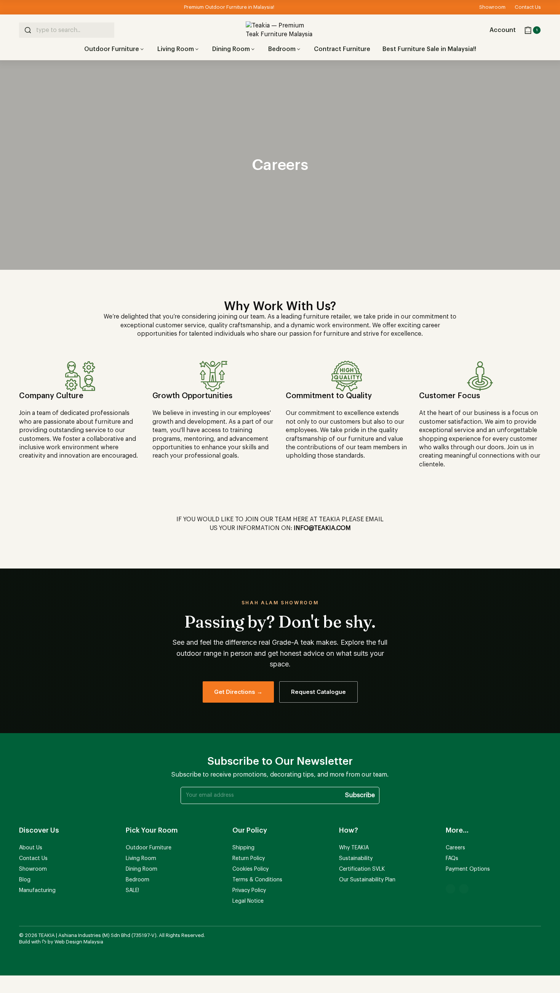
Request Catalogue (318, 691)
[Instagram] (464, 889)
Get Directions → (238, 691)
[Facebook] (450, 889)
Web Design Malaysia (78, 941)
